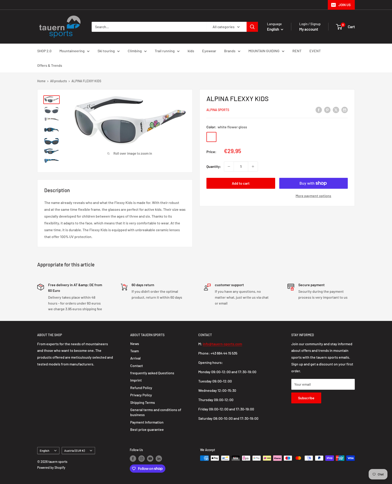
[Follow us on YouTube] (150, 458)
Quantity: (213, 166)
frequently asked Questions (152, 373)
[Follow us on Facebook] (133, 458)
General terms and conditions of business (155, 412)
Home (41, 81)
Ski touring (106, 51)
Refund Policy (141, 387)
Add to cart (241, 183)
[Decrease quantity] (229, 166)
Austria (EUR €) (74, 450)
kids (191, 51)
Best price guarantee (147, 429)
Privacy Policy (141, 395)
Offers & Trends (49, 65)
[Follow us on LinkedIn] (159, 458)
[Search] (252, 27)
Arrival (135, 358)
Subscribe (306, 398)
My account (308, 29)
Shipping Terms (142, 402)
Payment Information (147, 422)
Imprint (136, 380)
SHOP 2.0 (44, 51)
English (44, 450)
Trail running (165, 51)
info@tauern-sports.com (222, 344)
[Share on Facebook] (319, 109)
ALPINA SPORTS (217, 110)
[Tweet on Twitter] (336, 109)
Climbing (135, 51)
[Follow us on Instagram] (141, 458)
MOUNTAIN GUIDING (263, 51)
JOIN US (344, 5)
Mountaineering (72, 51)
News (134, 343)
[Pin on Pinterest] (327, 109)
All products (58, 81)
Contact (136, 365)
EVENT (315, 51)
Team (134, 351)
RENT (296, 51)
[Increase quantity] (253, 166)
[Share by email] (344, 109)
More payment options (313, 196)
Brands (229, 51)
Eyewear (209, 51)
